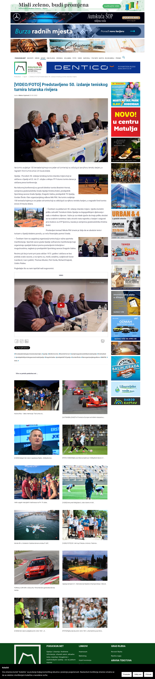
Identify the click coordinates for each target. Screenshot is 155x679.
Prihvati (148, 674)
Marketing (82, 656)
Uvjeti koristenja (85, 660)
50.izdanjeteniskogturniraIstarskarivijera (28, 354)
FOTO (74, 58)
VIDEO (80, 58)
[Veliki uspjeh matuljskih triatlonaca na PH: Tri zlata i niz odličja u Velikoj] (36, 482)
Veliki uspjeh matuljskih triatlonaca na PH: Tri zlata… (31, 502)
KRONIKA (59, 58)
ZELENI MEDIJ (109, 58)
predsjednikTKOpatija (64, 357)
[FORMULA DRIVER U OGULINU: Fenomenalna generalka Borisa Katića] (36, 567)
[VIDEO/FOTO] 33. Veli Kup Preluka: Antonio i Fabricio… (80, 543)
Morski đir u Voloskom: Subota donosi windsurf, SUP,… (31, 543)
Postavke (126, 674)
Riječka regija (116, 656)
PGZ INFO (95, 58)
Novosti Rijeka (116, 652)
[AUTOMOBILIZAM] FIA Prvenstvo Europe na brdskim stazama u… (83, 417)
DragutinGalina (50, 357)
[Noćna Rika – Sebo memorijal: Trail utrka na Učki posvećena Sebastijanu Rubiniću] (36, 395)
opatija (45, 354)
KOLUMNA (67, 58)
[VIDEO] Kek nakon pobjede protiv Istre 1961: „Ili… (30, 631)
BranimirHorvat (65, 354)
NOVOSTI (30, 58)
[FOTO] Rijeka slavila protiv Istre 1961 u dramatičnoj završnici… (82, 631)
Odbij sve (137, 674)
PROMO (118, 58)
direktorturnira (53, 354)
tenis (15, 361)
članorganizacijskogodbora (91, 357)
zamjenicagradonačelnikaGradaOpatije (84, 354)
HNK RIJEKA (51, 58)
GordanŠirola (76, 357)
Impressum (83, 652)
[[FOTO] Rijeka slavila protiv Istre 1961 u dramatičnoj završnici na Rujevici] (84, 613)
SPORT (43, 58)
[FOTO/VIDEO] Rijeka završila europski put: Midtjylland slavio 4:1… (83, 458)
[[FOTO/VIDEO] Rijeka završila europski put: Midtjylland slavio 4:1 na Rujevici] (84, 440)
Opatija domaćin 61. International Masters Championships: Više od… (84, 584)
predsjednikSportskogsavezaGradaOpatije (30, 357)
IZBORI (37, 58)
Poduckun (17, 77)
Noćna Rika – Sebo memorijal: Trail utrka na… (28, 414)
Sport (25, 77)
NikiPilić (103, 357)
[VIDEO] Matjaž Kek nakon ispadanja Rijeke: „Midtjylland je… (33, 458)
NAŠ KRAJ (86, 58)
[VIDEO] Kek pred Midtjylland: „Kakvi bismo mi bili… (78, 503)
